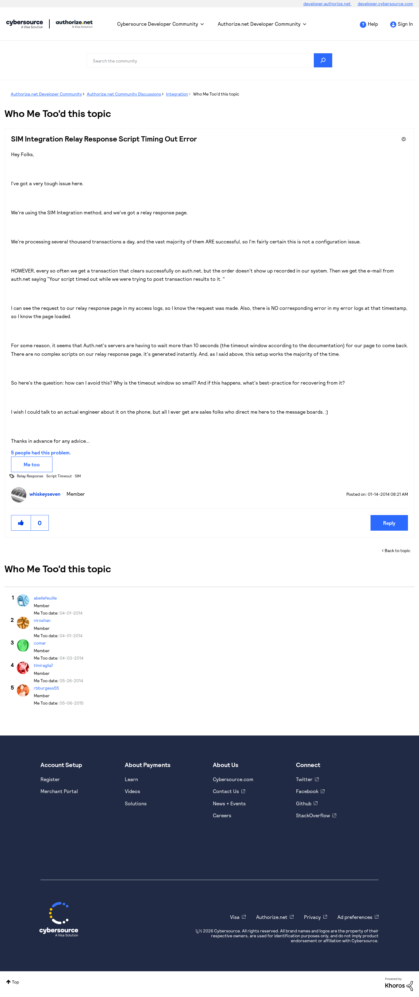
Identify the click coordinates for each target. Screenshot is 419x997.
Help (373, 24)
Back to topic (397, 550)
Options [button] (403, 139)
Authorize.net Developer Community (259, 24)
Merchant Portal (59, 791)
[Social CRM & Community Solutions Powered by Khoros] (399, 983)
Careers (222, 815)
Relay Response (30, 476)
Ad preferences (354, 917)
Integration (177, 93)
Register (50, 779)
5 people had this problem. (41, 452)
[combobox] (209, 60)
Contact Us (226, 791)
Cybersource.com (233, 779)
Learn (131, 779)
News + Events (229, 803)
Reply (389, 523)
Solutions (136, 803)
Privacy (312, 917)
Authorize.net (271, 917)
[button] (21, 522)
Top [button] (15, 981)
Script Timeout (59, 476)
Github (303, 803)
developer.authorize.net (327, 3)
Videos (132, 791)
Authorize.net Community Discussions (124, 93)
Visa (235, 917)
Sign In (405, 24)
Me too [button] (32, 464)
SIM (78, 476)
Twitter (304, 779)
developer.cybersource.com (385, 3)
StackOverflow (313, 815)
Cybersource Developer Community (24, 24)
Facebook (307, 791)
